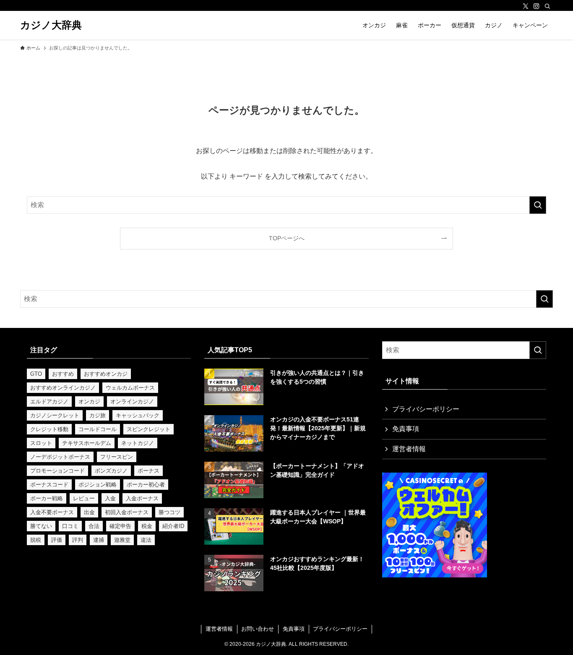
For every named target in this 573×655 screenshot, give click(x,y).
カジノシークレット (54, 415)
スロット (41, 443)
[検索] (547, 6)
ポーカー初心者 (146, 484)
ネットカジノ (137, 443)
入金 (110, 498)
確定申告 (120, 526)
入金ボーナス (142, 498)
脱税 (35, 540)
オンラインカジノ (132, 401)
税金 (146, 526)
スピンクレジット (148, 429)
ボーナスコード (49, 484)
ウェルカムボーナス (130, 388)
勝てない (41, 526)
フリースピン (116, 457)
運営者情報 (409, 448)
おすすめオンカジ (106, 374)
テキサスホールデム (86, 443)
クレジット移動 (49, 429)
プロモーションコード (57, 471)
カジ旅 (97, 415)
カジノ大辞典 (51, 25)
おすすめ (63, 374)
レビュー (84, 498)
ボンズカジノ (111, 471)
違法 (146, 540)
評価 (56, 540)
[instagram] (536, 6)
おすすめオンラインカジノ (63, 388)
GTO (36, 374)
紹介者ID (173, 526)
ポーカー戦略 (46, 498)
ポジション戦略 (97, 484)
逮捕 (98, 540)
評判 (77, 540)
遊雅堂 (122, 540)
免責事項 (405, 428)
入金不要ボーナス (52, 512)
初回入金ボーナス (126, 512)
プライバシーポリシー (425, 409)
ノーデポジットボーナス (60, 457)
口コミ (70, 526)
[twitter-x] (525, 6)
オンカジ (89, 401)
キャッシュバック (137, 415)
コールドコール (97, 429)
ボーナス (148, 471)
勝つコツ (169, 512)
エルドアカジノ (49, 401)
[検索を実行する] (537, 205)
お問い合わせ (257, 629)
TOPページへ (287, 238)
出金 (89, 512)
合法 (94, 526)
